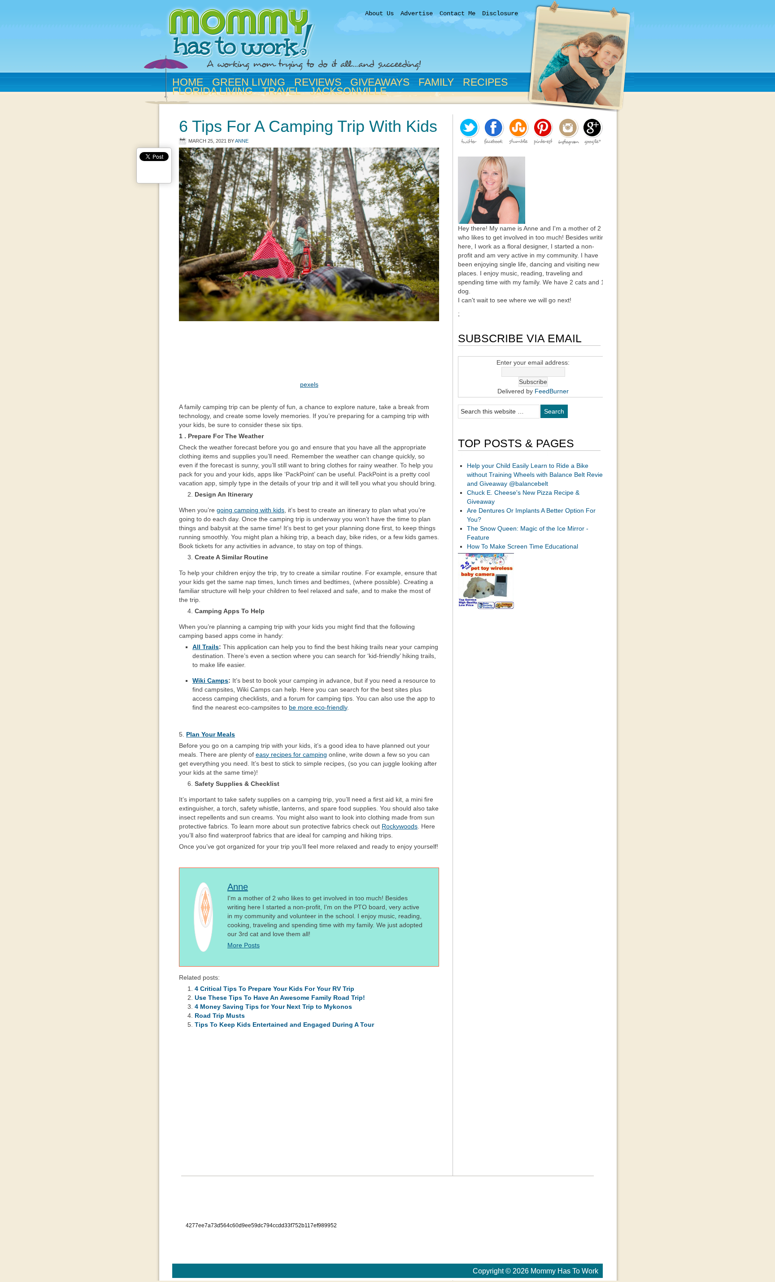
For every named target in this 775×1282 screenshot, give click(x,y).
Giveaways (378, 82)
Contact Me (457, 13)
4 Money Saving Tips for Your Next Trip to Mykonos (273, 1006)
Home (187, 82)
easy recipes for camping (291, 754)
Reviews (317, 82)
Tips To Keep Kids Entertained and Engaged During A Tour (284, 1024)
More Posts (243, 945)
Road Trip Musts (220, 1015)
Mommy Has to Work (347, 41)
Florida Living (211, 91)
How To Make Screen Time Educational (522, 546)
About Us (379, 13)
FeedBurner (552, 391)
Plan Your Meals (210, 734)
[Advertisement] (309, 353)
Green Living (247, 82)
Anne (241, 141)
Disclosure (500, 13)
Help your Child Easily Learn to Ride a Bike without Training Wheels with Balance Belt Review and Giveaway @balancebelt (537, 474)
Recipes (485, 82)
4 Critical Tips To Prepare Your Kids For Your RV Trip (274, 988)
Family (434, 82)
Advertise (417, 13)
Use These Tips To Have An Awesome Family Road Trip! (280, 997)
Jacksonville (346, 91)
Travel (281, 91)
